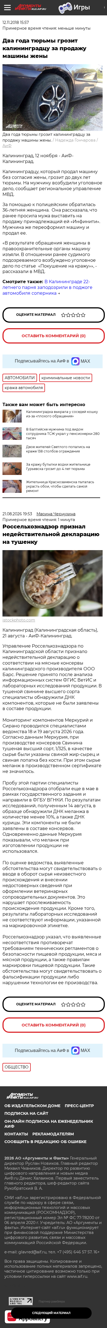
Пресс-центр (79, 1105)
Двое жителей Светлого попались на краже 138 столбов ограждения (58, 449)
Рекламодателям (53, 1134)
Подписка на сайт (26, 1113)
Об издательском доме (32, 1105)
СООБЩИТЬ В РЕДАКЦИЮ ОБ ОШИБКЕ (45, 1141)
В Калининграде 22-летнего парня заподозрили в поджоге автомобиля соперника (47, 287)
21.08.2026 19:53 (17, 513)
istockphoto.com (18, 620)
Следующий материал (51, 1313)
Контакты (16, 1134)
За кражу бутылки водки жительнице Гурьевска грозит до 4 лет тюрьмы (58, 466)
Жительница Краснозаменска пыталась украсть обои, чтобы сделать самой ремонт (60, 486)
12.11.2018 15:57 (15, 22)
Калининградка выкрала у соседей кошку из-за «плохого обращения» (62, 414)
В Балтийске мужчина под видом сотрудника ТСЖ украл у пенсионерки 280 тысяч (63, 433)
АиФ (7, 145)
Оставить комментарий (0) (54, 335)
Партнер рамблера (52, 1301)
